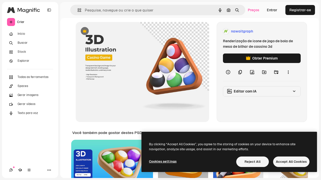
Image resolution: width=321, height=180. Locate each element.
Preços (253, 10)
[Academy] (20, 170)
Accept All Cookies (291, 162)
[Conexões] (11, 170)
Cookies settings (163, 161)
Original (108, 31)
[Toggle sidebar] (49, 10)
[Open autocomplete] (77, 10)
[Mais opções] (288, 72)
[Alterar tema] (29, 170)
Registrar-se (300, 10)
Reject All (253, 162)
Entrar (272, 10)
